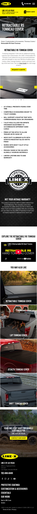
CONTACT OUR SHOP (18, 438)
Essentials (6, 492)
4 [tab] (22, 100)
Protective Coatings (10, 484)
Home (3, 41)
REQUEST (30, 12)
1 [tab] (14, 100)
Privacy (14, 509)
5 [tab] (24, 100)
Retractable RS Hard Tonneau (10, 43)
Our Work (5, 496)
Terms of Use (7, 509)
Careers (3, 503)
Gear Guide (22, 63)
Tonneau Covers (30, 41)
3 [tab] (19, 100)
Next (35, 87)
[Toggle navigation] (33, 4)
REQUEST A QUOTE (18, 69)
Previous (1, 87)
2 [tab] (16, 100)
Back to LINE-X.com (6, 500)
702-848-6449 (7, 473)
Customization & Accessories (15, 41)
